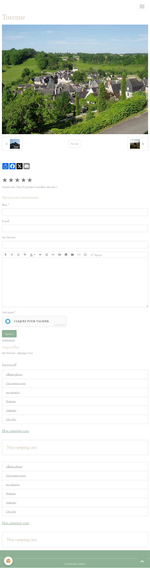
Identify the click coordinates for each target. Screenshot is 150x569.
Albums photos (14, 374)
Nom (4, 205)
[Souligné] (18, 255)
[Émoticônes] (85, 255)
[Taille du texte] (24, 255)
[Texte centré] (46, 255)
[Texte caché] (59, 255)
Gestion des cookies (75, 563)
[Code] (79, 255)
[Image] (66, 255)
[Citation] (40, 255)
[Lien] (53, 255)
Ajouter (9, 334)
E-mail (5, 221)
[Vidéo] (72, 255)
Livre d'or (11, 419)
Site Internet (9, 237)
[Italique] (12, 255)
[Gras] (5, 255)
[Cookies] (8, 561)
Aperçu (97, 255)
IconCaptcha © (59, 325)
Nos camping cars (22, 447)
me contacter (13, 392)
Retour (75, 143)
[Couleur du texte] (32, 255)
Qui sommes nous (16, 383)
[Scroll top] (142, 561)
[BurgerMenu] (142, 6)
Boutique (11, 401)
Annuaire (11, 410)
